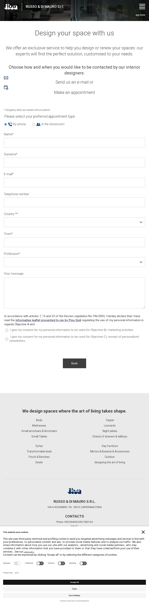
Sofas (39, 446)
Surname (10, 154)
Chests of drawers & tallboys (109, 436)
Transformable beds (39, 451)
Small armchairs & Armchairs (39, 431)
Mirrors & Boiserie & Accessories (110, 451)
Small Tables (39, 436)
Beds (39, 420)
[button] (74, 363)
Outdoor (110, 456)
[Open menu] (142, 6)
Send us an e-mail (72, 82)
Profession (12, 254)
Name (9, 134)
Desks (39, 462)
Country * (11, 214)
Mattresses (39, 425)
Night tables (110, 431)
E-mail (9, 174)
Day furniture (110, 446)
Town (8, 234)
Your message (13, 273)
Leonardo (110, 425)
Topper (110, 420)
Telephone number (16, 194)
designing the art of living (109, 462)
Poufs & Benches (39, 456)
